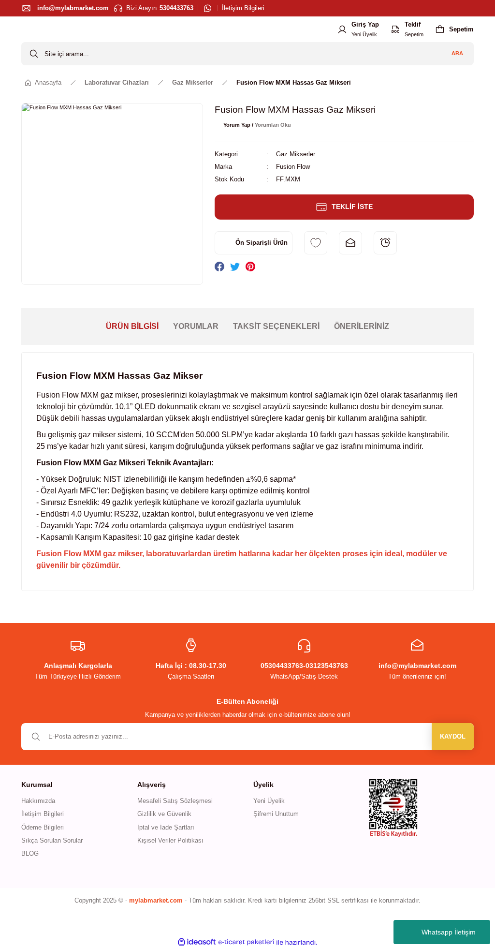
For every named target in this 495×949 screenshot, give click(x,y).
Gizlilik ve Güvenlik (164, 813)
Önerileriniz (361, 326)
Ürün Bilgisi (132, 326)
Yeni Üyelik (269, 800)
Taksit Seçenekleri (276, 326)
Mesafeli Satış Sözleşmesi (175, 800)
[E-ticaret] (246, 942)
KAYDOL (453, 736)
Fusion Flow (293, 166)
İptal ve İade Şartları (165, 827)
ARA (457, 53)
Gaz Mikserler (295, 154)
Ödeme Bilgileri (42, 827)
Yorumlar (195, 326)
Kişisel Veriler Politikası (170, 840)
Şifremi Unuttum (276, 813)
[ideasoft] (196, 942)
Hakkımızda (38, 800)
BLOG (30, 853)
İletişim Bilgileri (42, 813)
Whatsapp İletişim (449, 932)
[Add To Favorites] (315, 242)
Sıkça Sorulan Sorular (52, 840)
